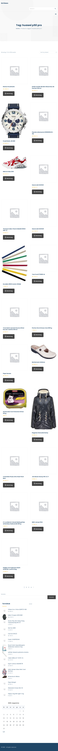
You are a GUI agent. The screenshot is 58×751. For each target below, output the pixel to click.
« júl (4, 732)
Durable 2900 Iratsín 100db (12, 284)
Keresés (3, 594)
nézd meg (10, 93)
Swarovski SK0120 (38, 185)
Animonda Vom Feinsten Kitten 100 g (13, 412)
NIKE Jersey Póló (37, 522)
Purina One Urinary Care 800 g (42, 328)
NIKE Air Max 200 (8, 171)
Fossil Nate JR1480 (9, 141)
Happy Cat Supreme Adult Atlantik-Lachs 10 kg (11, 568)
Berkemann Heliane (38, 362)
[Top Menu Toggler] (55, 14)
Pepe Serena (7, 373)
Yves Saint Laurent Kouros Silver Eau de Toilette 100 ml (13, 328)
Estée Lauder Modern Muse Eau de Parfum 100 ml (43, 87)
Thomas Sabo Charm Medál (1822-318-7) (14, 229)
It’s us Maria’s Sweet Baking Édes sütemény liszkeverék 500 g (14, 523)
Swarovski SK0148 (38, 229)
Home (18, 28)
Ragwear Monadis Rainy (40, 433)
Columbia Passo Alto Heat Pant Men (13, 477)
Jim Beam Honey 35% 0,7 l (40, 477)
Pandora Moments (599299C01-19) (42, 133)
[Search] (55, 8)
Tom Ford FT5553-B (38, 274)
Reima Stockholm (9, 86)
